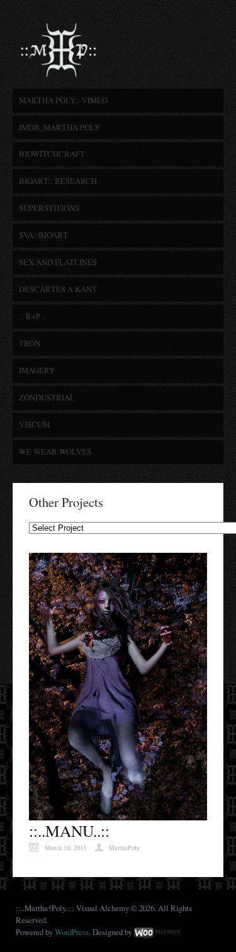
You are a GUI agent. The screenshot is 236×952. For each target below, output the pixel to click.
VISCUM (34, 424)
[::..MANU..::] (118, 814)
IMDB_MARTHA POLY (59, 127)
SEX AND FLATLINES (58, 262)
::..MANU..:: (69, 830)
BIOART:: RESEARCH (58, 180)
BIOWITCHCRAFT (52, 153)
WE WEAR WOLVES (55, 451)
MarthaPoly (124, 847)
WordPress (72, 932)
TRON (29, 343)
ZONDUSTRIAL (47, 397)
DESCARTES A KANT (58, 289)
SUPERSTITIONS (49, 207)
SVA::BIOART (43, 235)
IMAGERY (37, 370)
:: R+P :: (33, 316)
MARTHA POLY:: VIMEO (63, 100)
